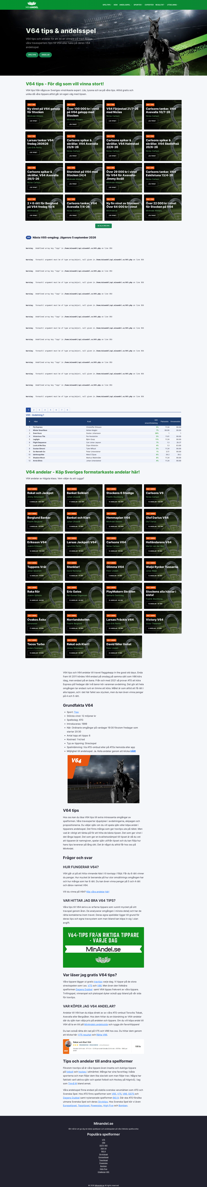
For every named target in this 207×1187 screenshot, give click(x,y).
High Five (108, 1105)
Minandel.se (99, 1185)
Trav (76, 712)
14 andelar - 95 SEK (155, 551)
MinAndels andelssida (96, 1024)
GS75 (131, 1093)
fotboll (69, 1071)
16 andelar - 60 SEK (155, 604)
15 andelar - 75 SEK (76, 576)
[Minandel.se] (32, 5)
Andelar (45, 55)
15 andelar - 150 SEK (116, 502)
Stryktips (103, 1101)
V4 (105, 1148)
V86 (99, 985)
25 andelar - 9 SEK (115, 653)
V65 (106, 1145)
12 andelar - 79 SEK (37, 576)
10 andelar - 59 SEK (76, 628)
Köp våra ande (94, 891)
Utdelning (172, 5)
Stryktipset (103, 1154)
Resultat (159, 5)
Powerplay (96, 1105)
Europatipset (70, 1105)
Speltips (106, 5)
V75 (90, 985)
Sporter (137, 5)
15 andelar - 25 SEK (76, 653)
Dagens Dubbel (84, 989)
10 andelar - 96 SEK (116, 551)
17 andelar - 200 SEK (76, 502)
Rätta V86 (101, 1034)
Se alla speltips (103, 226)
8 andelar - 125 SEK (37, 526)
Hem (116, 5)
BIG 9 (116, 1097)
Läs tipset (33, 121)
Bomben (123, 1105)
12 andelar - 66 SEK (155, 576)
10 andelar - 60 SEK (116, 600)
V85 (114, 1093)
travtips (98, 981)
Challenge (102, 1172)
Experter (149, 5)
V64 (102, 1148)
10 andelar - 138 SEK (155, 502)
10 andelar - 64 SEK (37, 600)
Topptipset (84, 1105)
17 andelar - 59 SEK (37, 628)
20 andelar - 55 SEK (116, 628)
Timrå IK (72, 1083)
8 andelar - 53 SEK (155, 628)
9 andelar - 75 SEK (115, 576)
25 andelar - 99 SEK (76, 551)
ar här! (105, 891)
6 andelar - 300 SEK (37, 502)
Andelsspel (124, 5)
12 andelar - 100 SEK (116, 526)
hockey (82, 1071)
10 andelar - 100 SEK (155, 526)
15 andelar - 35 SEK (37, 653)
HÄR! (133, 751)
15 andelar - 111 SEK (76, 526)
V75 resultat (84, 1034)
